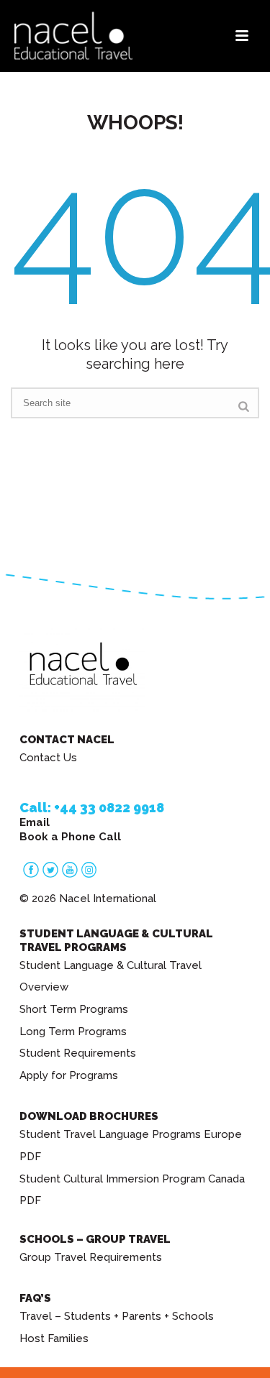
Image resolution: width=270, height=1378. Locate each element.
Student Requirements (77, 1053)
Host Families (54, 1338)
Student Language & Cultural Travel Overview (110, 976)
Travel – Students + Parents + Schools (116, 1316)
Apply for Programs (68, 1075)
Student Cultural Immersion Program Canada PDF (132, 1190)
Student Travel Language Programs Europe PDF (130, 1145)
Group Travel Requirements (90, 1257)
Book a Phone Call (70, 836)
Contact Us (48, 757)
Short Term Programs (73, 1009)
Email (34, 822)
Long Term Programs (73, 1031)
